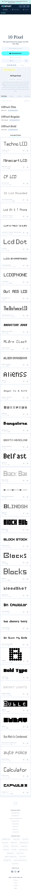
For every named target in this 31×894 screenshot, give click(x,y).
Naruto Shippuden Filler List (20, 860)
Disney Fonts (15, 863)
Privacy (15, 880)
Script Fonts (25, 839)
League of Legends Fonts (11, 856)
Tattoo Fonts (14, 842)
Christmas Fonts (23, 849)
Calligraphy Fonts (6, 839)
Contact (15, 885)
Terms (15, 883)
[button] (24, 6)
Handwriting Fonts (24, 842)
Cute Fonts (5, 846)
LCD (25, 69)
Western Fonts (20, 853)
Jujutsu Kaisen (15, 824)
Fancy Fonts (5, 842)
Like (12, 60)
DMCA (15, 888)
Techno (19, 69)
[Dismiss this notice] (29, 2)
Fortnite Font (15, 832)
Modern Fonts (14, 846)
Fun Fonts (14, 849)
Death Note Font (15, 813)
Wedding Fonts (10, 853)
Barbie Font (15, 829)
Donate (20, 79)
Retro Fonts (6, 849)
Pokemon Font (15, 821)
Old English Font (7, 860)
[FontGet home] (6, 6)
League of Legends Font (15, 818)
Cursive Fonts (16, 839)
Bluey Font (15, 826)
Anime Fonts (22, 856)
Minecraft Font (15, 815)
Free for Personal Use (9, 69)
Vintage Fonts (24, 846)
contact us (18, 2)
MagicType (13, 79)
